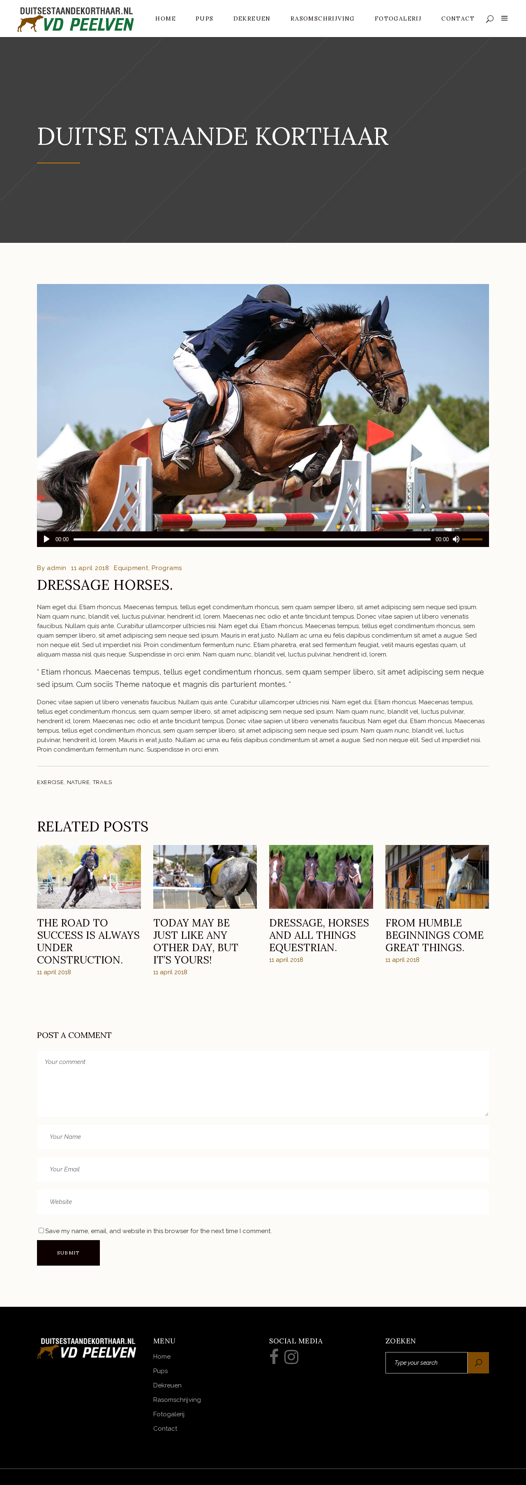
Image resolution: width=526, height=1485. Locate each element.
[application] (263, 539)
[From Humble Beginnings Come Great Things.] (437, 876)
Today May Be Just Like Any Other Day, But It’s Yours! (195, 941)
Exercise (50, 782)
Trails (102, 782)
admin (57, 568)
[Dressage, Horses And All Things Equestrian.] (321, 876)
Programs (167, 568)
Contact (165, 1428)
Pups (160, 1371)
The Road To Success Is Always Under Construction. (88, 941)
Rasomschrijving (177, 1400)
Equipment (131, 568)
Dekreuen (167, 1385)
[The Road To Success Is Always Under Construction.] (89, 876)
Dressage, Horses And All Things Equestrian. (319, 935)
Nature (78, 782)
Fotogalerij (169, 1414)
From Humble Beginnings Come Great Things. (434, 935)
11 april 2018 (90, 568)
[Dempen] (456, 539)
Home (162, 1356)
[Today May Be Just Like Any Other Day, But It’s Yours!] (205, 876)
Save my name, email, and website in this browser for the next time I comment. (158, 1231)
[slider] (473, 539)
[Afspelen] (47, 539)
